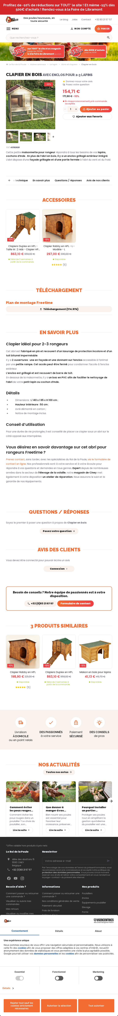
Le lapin (53, 64)
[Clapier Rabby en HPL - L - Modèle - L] (59, 226)
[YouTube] (15, 878)
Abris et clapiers (69, 64)
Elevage (86, 907)
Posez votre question (77, 84)
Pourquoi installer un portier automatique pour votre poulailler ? (94, 809)
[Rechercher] (108, 37)
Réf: (8, 147)
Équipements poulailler (94, 902)
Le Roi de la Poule (17, 64)
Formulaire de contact (75, 603)
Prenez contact (15, 459)
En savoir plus (41, 180)
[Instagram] (22, 878)
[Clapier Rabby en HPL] (23, 652)
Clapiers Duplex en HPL (59, 672)
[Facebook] (9, 878)
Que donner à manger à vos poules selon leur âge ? (57, 809)
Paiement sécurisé (52, 905)
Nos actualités (59, 764)
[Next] (50, 104)
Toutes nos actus (57, 772)
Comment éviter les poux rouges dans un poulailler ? (22, 809)
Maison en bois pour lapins (95, 672)
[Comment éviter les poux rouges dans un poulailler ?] (23, 791)
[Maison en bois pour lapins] (95, 652)
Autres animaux (38, 64)
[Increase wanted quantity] (76, 109)
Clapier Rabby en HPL (23, 672)
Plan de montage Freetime (29, 303)
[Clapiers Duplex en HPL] (59, 652)
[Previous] (11, 104)
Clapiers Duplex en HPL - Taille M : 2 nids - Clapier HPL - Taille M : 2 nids (22, 248)
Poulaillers (87, 893)
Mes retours (12, 908)
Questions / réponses (68, 180)
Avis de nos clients (98, 180)
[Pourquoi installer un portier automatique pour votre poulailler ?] (95, 791)
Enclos (85, 898)
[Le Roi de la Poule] (12, 19)
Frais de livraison (50, 910)
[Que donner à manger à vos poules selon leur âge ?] (59, 791)
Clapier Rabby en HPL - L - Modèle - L (59, 248)
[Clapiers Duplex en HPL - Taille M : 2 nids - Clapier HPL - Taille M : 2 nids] (23, 226)
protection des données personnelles (61, 872)
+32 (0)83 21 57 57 (22, 869)
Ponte (85, 912)
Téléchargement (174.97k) (60, 309)
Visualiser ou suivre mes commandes (18, 903)
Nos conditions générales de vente (60, 901)
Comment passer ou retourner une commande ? (22, 895)
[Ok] (108, 861)
